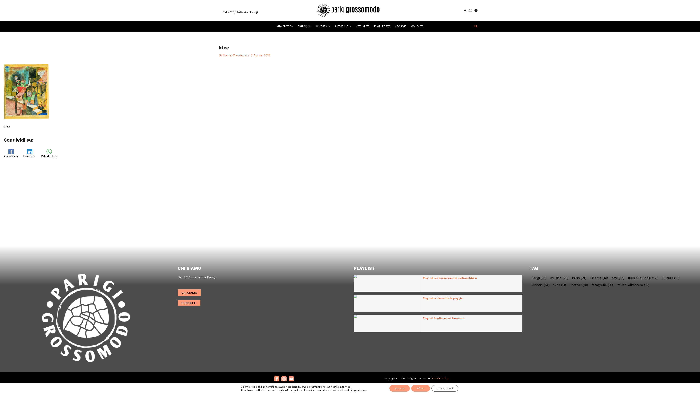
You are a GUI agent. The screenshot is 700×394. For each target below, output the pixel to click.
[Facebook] (465, 10)
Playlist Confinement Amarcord (443, 318)
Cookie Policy (440, 378)
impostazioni (359, 390)
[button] (328, 26)
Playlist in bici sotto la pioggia (442, 298)
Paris (579, 278)
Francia (540, 285)
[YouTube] (476, 10)
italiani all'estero (633, 285)
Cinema (599, 278)
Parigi (539, 278)
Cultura (670, 278)
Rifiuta (421, 388)
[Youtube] (291, 378)
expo (559, 285)
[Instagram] (470, 10)
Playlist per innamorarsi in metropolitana (450, 278)
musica (559, 278)
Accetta (399, 388)
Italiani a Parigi (643, 278)
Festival (579, 285)
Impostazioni (445, 388)
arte (618, 278)
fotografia (602, 285)
